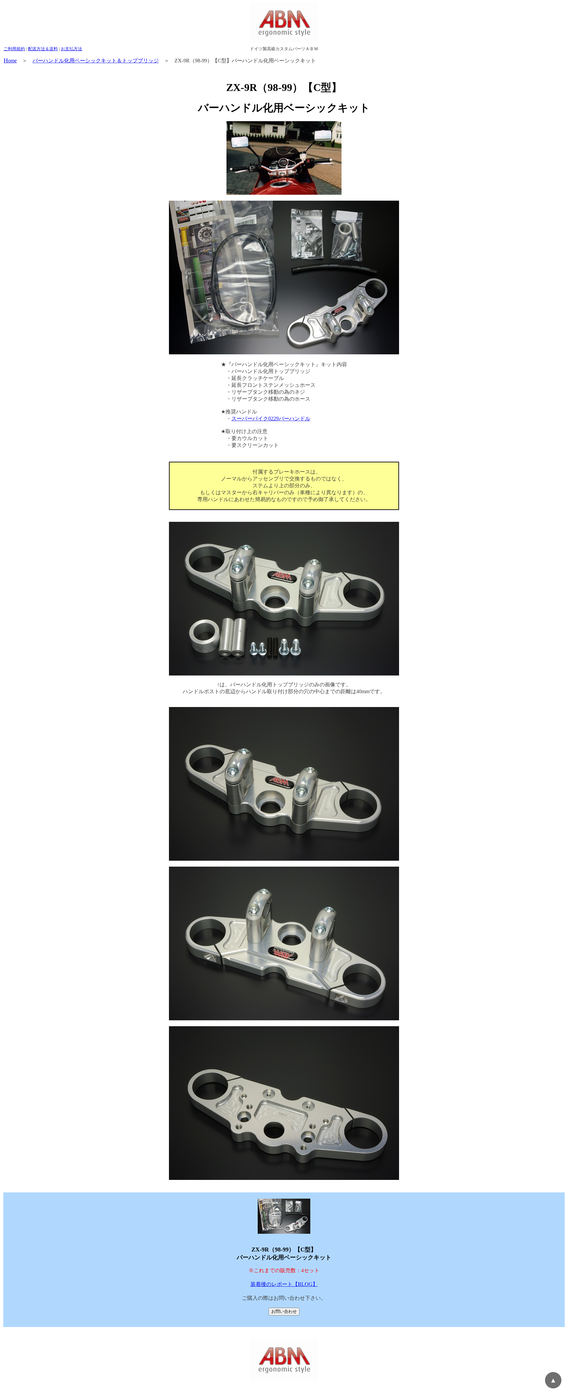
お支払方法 (71, 48)
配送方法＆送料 (43, 48)
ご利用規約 (14, 48)
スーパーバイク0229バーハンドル (270, 418)
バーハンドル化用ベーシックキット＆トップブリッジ (96, 60)
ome (10, 60)
